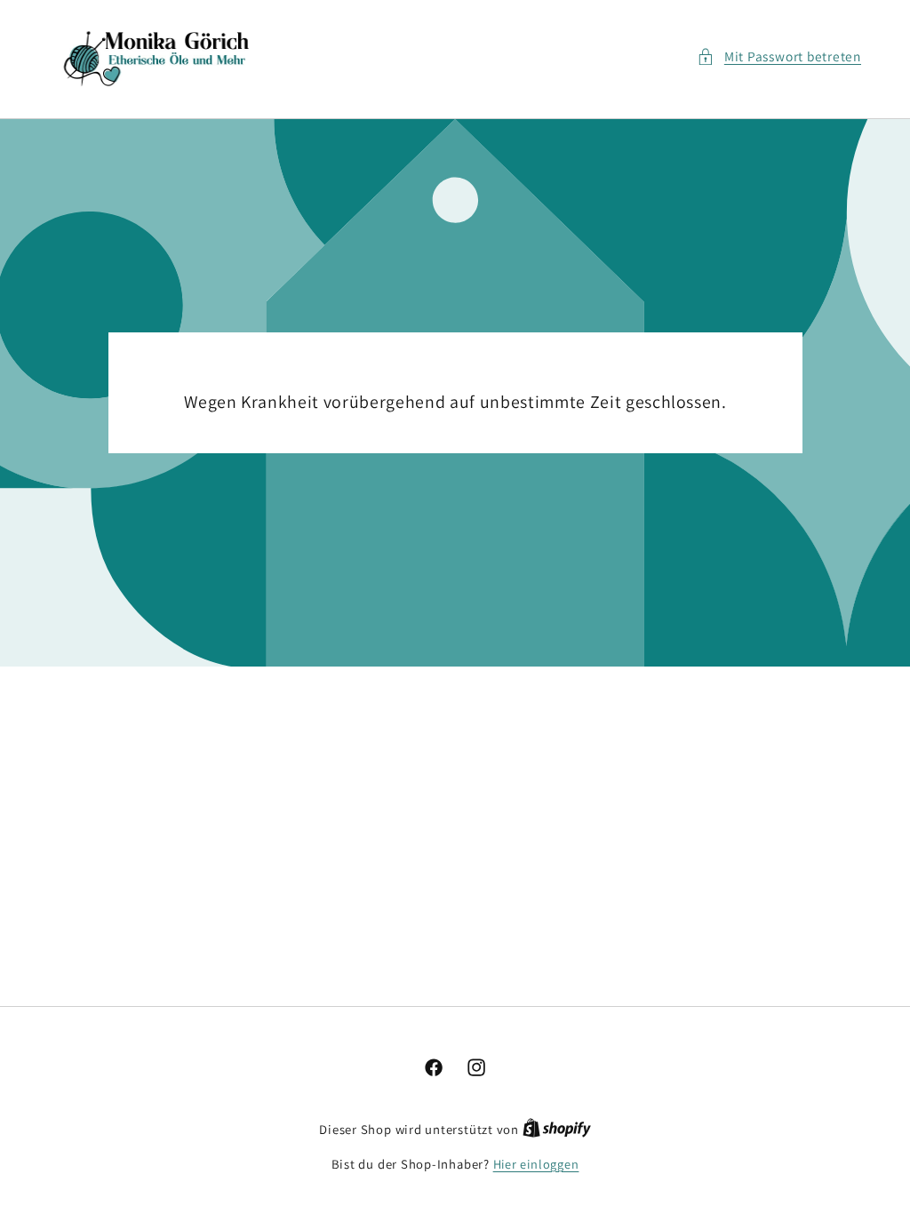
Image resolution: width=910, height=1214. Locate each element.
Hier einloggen (536, 1163)
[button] (779, 56)
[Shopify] (557, 1129)
